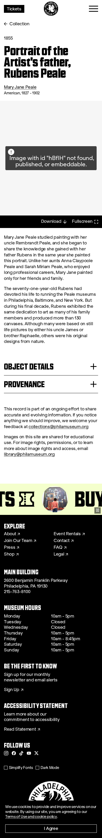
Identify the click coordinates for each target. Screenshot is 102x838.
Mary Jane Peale (20, 87)
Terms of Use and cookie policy (31, 817)
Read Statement (20, 729)
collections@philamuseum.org (58, 426)
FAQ (58, 547)
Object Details (29, 366)
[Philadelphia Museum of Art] (51, 9)
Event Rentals (67, 534)
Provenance (24, 384)
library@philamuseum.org (29, 454)
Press (9, 547)
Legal (59, 554)
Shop (9, 554)
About (10, 534)
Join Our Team (18, 541)
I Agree (51, 828)
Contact (62, 541)
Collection (19, 23)
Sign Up (11, 690)
